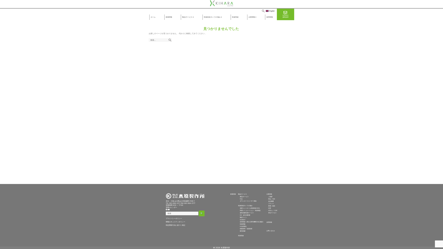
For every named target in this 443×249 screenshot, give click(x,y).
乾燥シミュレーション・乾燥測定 (250, 210)
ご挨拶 (270, 196)
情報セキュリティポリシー (175, 222)
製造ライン (243, 217)
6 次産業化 (243, 226)
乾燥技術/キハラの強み (245, 205)
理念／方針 (271, 199)
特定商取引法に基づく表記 (175, 225)
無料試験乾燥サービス (247, 213)
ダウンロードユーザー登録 (248, 201)
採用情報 (269, 222)
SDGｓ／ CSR (272, 210)
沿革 (269, 208)
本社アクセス (272, 213)
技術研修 (242, 224)
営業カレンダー (171, 207)
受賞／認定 (271, 206)
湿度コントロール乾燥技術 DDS (250, 208)
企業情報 (269, 194)
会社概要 (271, 201)
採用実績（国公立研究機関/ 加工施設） (252, 222)
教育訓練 (242, 231)
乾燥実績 (241, 235)
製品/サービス (242, 194)
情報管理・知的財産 (246, 229)
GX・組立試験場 (245, 215)
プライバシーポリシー (174, 218)
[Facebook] (166, 209)
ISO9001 (242, 220)
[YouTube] (169, 209)
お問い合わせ (270, 231)
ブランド (271, 203)
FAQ (241, 199)
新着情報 (233, 194)
